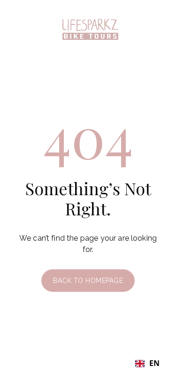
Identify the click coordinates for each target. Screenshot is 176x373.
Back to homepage (88, 280)
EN (154, 363)
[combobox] (147, 363)
